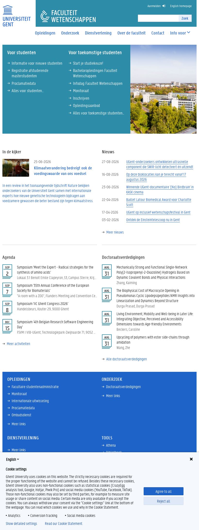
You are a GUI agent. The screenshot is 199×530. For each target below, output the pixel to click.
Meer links (19, 423)
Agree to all (164, 491)
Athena (111, 445)
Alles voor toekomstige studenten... (98, 112)
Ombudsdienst (21, 414)
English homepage (181, 6)
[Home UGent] (16, 12)
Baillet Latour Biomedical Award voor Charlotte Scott (158, 202)
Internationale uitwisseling (30, 400)
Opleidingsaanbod (86, 105)
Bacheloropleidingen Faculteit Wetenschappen (95, 73)
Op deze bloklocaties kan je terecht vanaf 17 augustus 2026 (156, 177)
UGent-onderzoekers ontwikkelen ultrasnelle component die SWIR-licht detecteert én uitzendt (159, 164)
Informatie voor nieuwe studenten (37, 63)
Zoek (185, 18)
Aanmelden (154, 6)
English (11, 459)
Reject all (163, 501)
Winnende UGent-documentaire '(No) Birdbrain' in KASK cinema (160, 189)
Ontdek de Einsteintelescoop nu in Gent (153, 219)
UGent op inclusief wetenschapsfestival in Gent (158, 212)
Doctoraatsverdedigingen (123, 386)
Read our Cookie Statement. (64, 523)
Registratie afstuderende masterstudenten (30, 73)
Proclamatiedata (24, 83)
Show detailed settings (21, 523)
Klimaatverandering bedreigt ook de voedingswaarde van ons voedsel (63, 170)
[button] (178, 33)
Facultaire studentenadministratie (35, 386)
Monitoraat (81, 90)
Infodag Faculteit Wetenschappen (98, 83)
